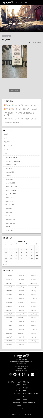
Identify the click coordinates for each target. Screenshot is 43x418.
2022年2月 (9, 345)
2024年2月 (9, 314)
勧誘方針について (21, 405)
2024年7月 (21, 306)
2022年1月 (21, 345)
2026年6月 (33, 275)
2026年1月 (21, 283)
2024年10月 (21, 302)
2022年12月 (34, 329)
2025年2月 (9, 298)
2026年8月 (9, 275)
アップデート (26, 388)
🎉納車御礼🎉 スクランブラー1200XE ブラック (20, 105)
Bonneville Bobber (11, 157)
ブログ (6, 153)
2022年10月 (21, 333)
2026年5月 (9, 279)
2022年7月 (21, 337)
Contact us (32, 374)
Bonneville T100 (11, 165)
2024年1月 (21, 314)
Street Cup (9, 197)
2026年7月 (21, 275)
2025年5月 (9, 295)
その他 (6, 134)
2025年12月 (34, 283)
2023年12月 (34, 314)
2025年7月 (21, 291)
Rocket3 (8, 176)
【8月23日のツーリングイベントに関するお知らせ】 (21, 119)
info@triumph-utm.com (21, 366)
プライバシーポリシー (29, 402)
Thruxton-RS (10, 205)
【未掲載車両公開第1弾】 (12, 122)
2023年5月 (9, 325)
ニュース (7, 149)
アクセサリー (26, 385)
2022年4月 (21, 341)
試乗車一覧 (26, 382)
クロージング (16, 388)
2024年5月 (9, 310)
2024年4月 (21, 310)
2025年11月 (9, 287)
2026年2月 (9, 283)
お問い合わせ (16, 402)
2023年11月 (9, 318)
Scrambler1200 (10, 183)
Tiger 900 (9, 212)
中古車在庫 (17, 385)
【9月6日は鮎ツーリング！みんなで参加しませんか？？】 (20, 114)
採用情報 (25, 399)
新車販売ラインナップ (14, 382)
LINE (15, 374)
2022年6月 (33, 337)
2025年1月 (21, 298)
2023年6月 (33, 321)
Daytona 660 (10, 172)
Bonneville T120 (11, 168)
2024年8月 (9, 306)
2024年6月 (33, 306)
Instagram (23, 374)
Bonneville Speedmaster (13, 161)
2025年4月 (21, 295)
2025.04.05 (38, 42)
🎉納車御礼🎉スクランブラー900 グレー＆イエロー (21, 109)
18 (11, 255)
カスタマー (7, 142)
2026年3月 (33, 279)
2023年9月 (33, 318)
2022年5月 (9, 341)
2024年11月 (9, 302)
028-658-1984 (23, 364)
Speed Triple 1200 (11, 186)
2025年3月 (33, 295)
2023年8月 (9, 321)
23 (37, 255)
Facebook (19, 374)
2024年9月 (33, 302)
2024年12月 (34, 298)
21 (26, 255)
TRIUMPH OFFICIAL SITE (10, 374)
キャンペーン (8, 146)
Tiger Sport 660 (10, 219)
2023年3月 (33, 325)
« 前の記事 (14, 90)
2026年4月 (21, 279)
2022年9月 (33, 333)
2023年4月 (21, 325)
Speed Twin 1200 (11, 190)
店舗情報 (18, 399)
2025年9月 (33, 287)
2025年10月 (21, 287)
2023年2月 (9, 329)
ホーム (21, 408)
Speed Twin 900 (11, 194)
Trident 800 (9, 230)
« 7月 (5, 264)
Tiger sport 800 (11, 223)
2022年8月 (9, 337)
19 (16, 255)
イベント (7, 138)
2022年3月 (33, 341)
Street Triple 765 (11, 201)
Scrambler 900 (10, 179)
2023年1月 (21, 329)
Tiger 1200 (9, 208)
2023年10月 (21, 318)
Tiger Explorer (10, 216)
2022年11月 (9, 333)
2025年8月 (9, 291)
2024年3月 (33, 310)
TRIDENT (8, 227)
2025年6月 (33, 291)
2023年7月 (21, 321)
